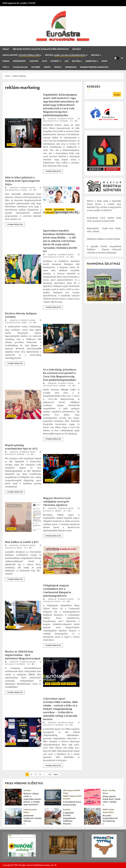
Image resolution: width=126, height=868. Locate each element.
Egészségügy (19, 61)
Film (63, 684)
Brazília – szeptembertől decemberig (110, 818)
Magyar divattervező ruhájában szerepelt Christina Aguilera (56, 501)
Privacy (58, 67)
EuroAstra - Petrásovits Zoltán (61, 119)
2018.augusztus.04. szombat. (54, 386)
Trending (111, 790)
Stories (105, 790)
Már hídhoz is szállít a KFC (22, 542)
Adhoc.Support (21, 55)
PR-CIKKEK (35, 67)
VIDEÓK (47, 67)
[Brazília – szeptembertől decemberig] (92, 816)
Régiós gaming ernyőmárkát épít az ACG (21, 446)
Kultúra (76, 61)
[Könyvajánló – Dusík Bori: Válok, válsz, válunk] (92, 797)
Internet (55, 61)
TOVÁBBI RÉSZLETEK (53, 171)
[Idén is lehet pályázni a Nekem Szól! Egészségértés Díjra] (61, 201)
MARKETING (91, 61)
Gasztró (34, 61)
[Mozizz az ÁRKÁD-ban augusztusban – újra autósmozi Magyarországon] (61, 672)
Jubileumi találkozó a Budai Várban (103, 239)
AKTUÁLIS (76, 49)
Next (56, 774)
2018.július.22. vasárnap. (15, 454)
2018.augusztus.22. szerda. (16, 190)
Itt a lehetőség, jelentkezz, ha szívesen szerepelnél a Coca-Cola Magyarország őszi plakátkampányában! (60, 375)
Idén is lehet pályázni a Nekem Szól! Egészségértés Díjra (22, 181)
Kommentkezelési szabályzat (94, 67)
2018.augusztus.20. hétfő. (54, 257)
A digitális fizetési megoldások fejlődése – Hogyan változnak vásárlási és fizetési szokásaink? (104, 249)
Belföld (95, 55)
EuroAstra (11, 144)
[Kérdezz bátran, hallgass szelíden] (61, 338)
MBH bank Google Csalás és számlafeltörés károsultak (41, 49)
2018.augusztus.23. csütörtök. (55, 121)
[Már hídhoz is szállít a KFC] (61, 561)
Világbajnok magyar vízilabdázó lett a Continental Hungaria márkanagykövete (57, 590)
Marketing (50, 213)
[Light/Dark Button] (116, 58)
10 (50, 774)
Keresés (93, 86)
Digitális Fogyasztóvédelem (73, 796)
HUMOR (5, 61)
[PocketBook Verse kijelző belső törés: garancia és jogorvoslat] (52, 797)
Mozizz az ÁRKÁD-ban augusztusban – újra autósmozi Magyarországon (22, 655)
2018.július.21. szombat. (52, 511)
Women (105, 793)
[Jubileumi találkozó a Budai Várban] (13, 816)
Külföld (65, 55)
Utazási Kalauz (20, 67)
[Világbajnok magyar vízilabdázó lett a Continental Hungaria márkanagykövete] (23, 615)
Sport (105, 61)
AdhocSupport (68, 790)
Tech (4, 67)
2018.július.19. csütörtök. (15, 664)
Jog (66, 61)
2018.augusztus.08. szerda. (16, 323)
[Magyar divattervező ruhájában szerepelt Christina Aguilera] (23, 517)
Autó (44, 61)
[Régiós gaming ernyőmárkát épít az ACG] (61, 468)
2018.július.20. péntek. (14, 548)
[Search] (122, 58)
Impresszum (70, 67)
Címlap (5, 49)
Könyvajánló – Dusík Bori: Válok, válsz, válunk (112, 799)
